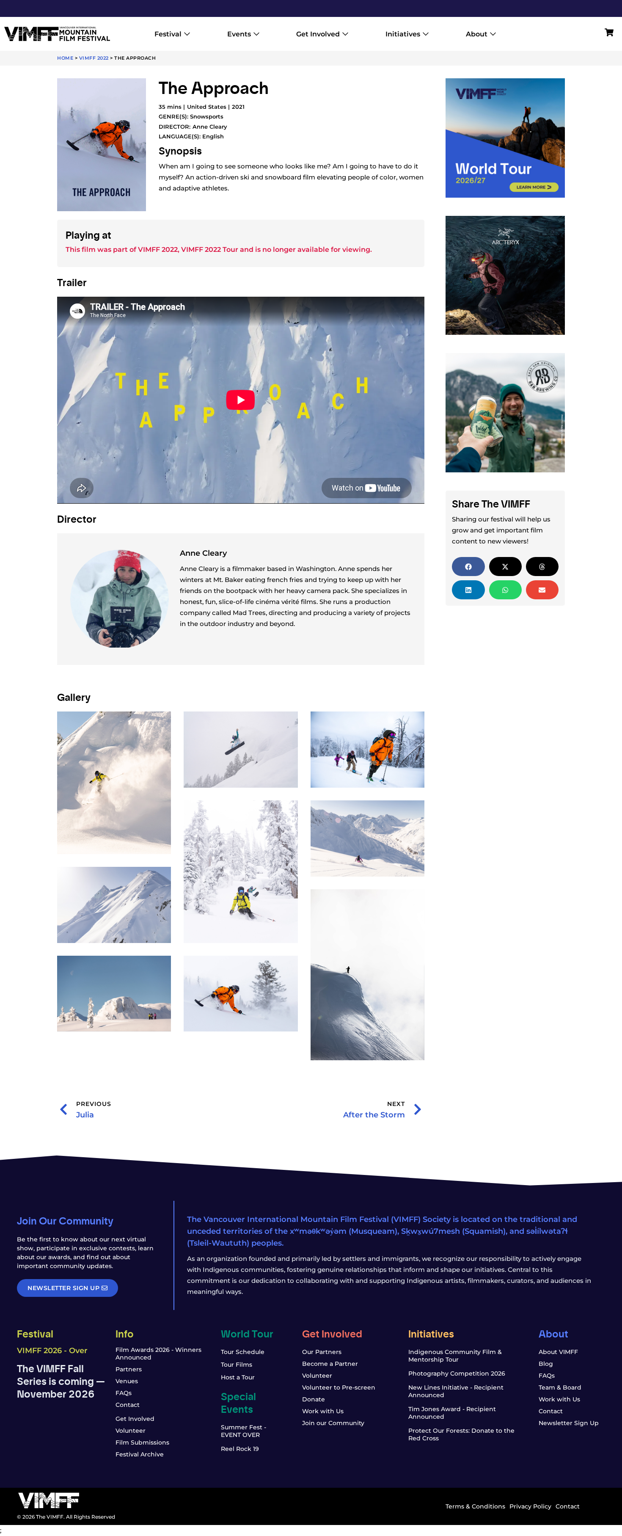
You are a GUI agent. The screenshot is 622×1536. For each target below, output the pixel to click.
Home (65, 58)
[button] (468, 566)
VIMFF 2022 (94, 58)
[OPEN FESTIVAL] (187, 33)
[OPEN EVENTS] (256, 33)
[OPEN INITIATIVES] (425, 33)
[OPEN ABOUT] (493, 33)
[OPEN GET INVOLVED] (345, 33)
